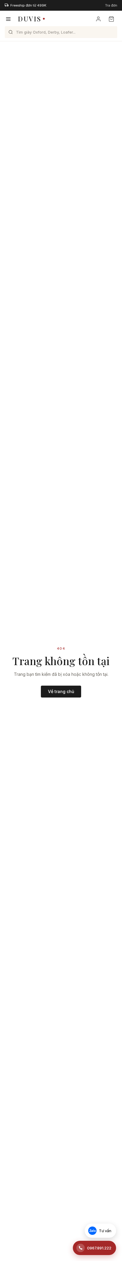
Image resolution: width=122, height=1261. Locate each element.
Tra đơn (111, 5)
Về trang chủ (61, 691)
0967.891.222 (99, 1248)
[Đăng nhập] (98, 19)
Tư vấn (100, 1230)
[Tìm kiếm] (11, 32)
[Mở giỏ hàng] (111, 19)
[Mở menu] (8, 19)
